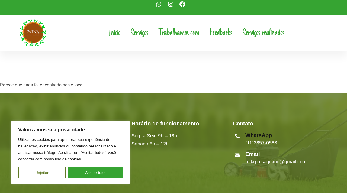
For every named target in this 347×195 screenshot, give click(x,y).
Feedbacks (221, 33)
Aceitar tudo (95, 172)
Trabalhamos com (179, 33)
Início (114, 33)
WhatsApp (258, 135)
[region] (70, 152)
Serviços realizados (263, 33)
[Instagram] (173, 7)
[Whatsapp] (162, 7)
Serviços (139, 33)
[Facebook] (185, 7)
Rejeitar (42, 172)
